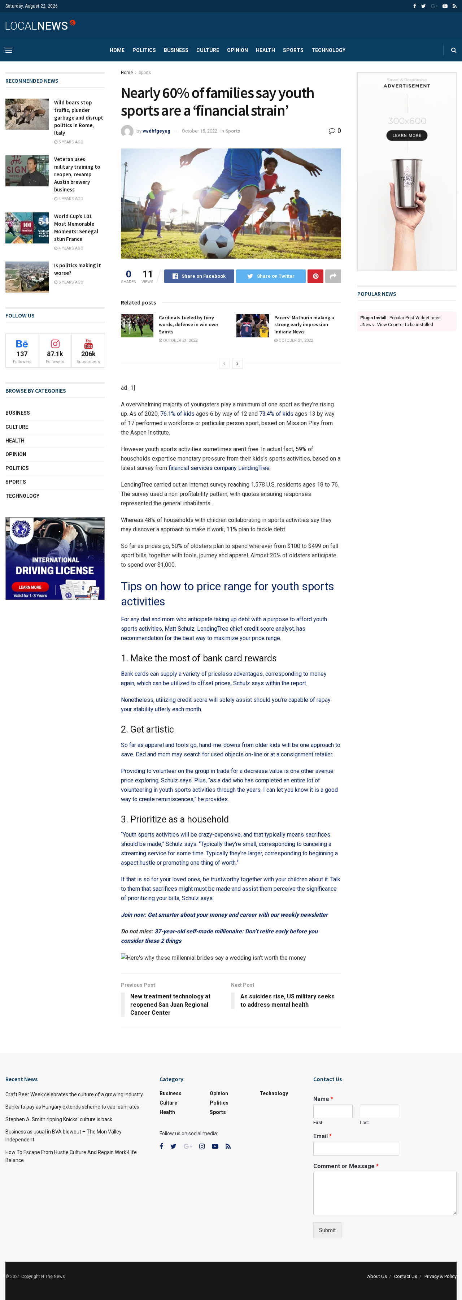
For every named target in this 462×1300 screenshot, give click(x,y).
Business (176, 50)
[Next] (237, 364)
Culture (207, 50)
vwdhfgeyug (156, 131)
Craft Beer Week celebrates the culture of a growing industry (74, 1094)
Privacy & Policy (440, 1276)
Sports (293, 50)
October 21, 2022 (179, 340)
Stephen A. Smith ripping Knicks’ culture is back (58, 1119)
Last (364, 1122)
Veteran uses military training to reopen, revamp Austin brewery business (77, 174)
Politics (144, 50)
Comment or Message (346, 1166)
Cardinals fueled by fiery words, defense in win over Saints (188, 324)
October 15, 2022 (199, 131)
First (317, 1122)
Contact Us (405, 1276)
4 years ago (70, 198)
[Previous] (224, 364)
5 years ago (70, 142)
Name (323, 1099)
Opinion (237, 50)
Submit (327, 1230)
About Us (377, 1276)
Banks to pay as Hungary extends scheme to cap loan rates (72, 1107)
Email (322, 1136)
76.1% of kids (177, 413)
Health (265, 50)
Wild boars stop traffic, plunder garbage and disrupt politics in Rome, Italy (78, 117)
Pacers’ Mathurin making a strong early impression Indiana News (304, 324)
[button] (231, 958)
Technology (328, 50)
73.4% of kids (276, 413)
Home (117, 50)
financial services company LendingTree (219, 468)
